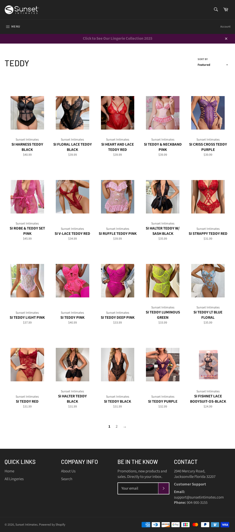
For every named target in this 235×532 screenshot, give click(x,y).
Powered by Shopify (52, 524)
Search (66, 479)
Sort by (203, 59)
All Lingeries (14, 479)
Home (9, 471)
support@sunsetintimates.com (199, 497)
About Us (68, 471)
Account (225, 27)
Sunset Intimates (26, 524)
